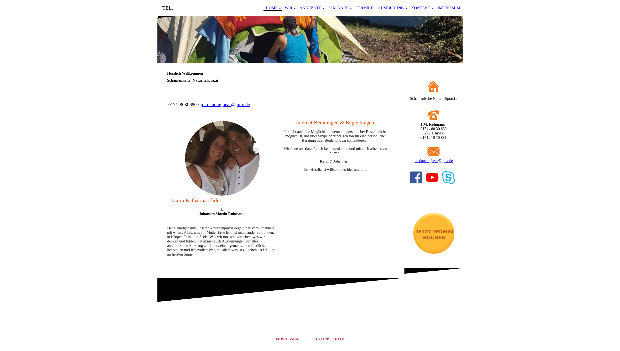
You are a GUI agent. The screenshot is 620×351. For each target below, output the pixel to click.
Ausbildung (391, 8)
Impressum (449, 8)
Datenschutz (329, 339)
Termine (364, 8)
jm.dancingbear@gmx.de (225, 104)
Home (272, 8)
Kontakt (420, 8)
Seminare (338, 8)
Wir (288, 8)
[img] (310, 39)
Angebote (310, 8)
